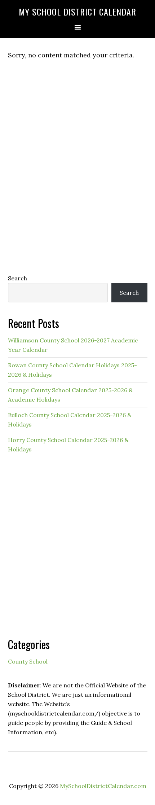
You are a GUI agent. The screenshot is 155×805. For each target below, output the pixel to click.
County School (28, 661)
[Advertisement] (77, 181)
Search (17, 278)
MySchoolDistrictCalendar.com (103, 785)
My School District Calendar (77, 11)
